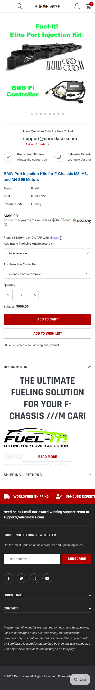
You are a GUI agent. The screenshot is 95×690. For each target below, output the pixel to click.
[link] (8, 578)
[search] (19, 6)
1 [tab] (32, 114)
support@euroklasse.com (50, 138)
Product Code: (14, 204)
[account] (77, 6)
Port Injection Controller (21, 264)
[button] (47, 222)
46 (10, 345)
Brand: (8, 188)
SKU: (7, 196)
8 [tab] (63, 114)
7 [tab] (58, 114)
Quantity (9, 285)
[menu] (7, 6)
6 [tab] (54, 114)
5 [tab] (50, 114)
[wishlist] (88, 222)
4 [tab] (45, 114)
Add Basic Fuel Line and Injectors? (29, 243)
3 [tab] (41, 114)
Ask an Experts (36, 144)
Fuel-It (35, 188)
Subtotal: (9, 306)
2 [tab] (37, 114)
